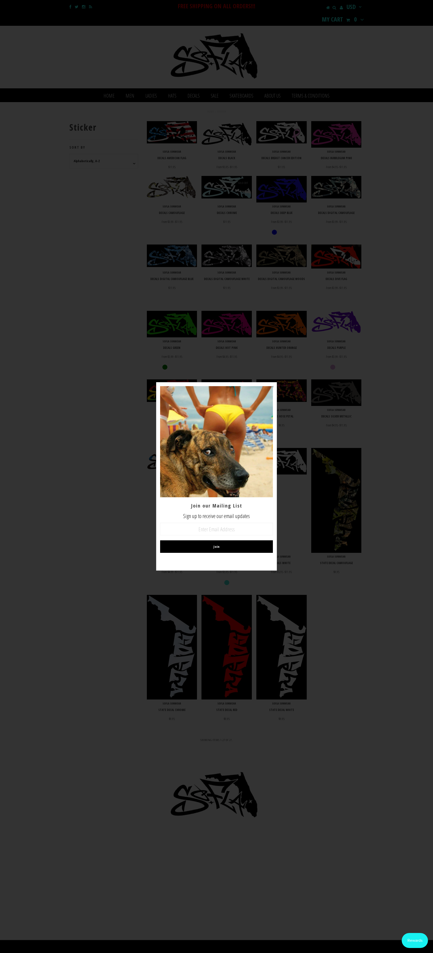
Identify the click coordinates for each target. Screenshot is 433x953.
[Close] (273, 386)
